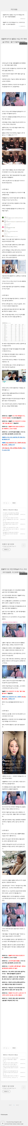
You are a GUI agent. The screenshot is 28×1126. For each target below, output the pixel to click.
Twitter (11, 1123)
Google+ (22, 1123)
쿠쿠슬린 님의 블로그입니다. (9, 546)
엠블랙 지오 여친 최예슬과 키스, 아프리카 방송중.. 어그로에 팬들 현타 (14, 23)
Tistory (12, 1122)
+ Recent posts (4, 1114)
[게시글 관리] (9, 503)
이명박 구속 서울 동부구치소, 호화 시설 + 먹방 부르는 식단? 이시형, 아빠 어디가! (11, 529)
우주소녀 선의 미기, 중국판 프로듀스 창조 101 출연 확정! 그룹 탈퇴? (10, 1059)
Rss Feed (6, 1123)
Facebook (14, 1123)
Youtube (18, 1123)
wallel (20, 1122)
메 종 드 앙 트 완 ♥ (8, 544)
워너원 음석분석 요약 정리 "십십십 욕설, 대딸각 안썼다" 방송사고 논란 (10, 524)
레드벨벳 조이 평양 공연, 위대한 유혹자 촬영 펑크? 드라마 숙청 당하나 (10, 534)
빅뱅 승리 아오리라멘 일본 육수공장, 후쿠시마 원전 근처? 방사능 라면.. (10, 1072)
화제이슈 (5, 509)
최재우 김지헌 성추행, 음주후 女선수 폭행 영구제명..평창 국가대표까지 (10, 1068)
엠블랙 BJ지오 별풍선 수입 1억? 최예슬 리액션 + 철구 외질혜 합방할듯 (13, 15)
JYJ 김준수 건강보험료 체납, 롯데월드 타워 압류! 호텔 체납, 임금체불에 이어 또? (11, 514)
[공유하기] (7, 503)
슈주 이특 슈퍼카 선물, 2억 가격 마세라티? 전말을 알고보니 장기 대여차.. (10, 519)
